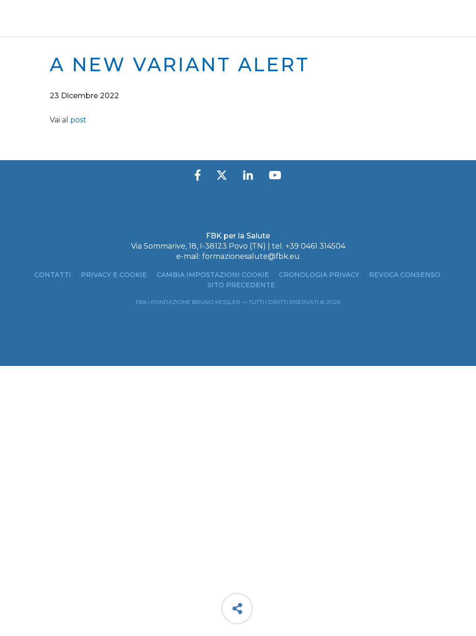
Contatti (52, 274)
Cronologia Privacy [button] (319, 274)
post (78, 119)
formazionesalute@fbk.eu (251, 256)
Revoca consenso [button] (404, 274)
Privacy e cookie (114, 274)
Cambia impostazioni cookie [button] (213, 274)
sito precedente (241, 285)
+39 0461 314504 (315, 246)
